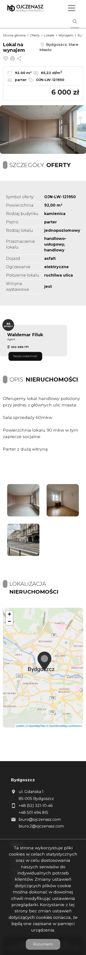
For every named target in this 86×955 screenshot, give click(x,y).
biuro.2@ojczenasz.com (41, 826)
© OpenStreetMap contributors (64, 726)
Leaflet (20, 726)
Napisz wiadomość (25, 356)
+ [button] (9, 614)
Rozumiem (43, 944)
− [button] (9, 621)
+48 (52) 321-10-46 (36, 805)
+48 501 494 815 (33, 812)
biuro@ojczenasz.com (40, 819)
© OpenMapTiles (36, 726)
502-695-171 (20, 347)
